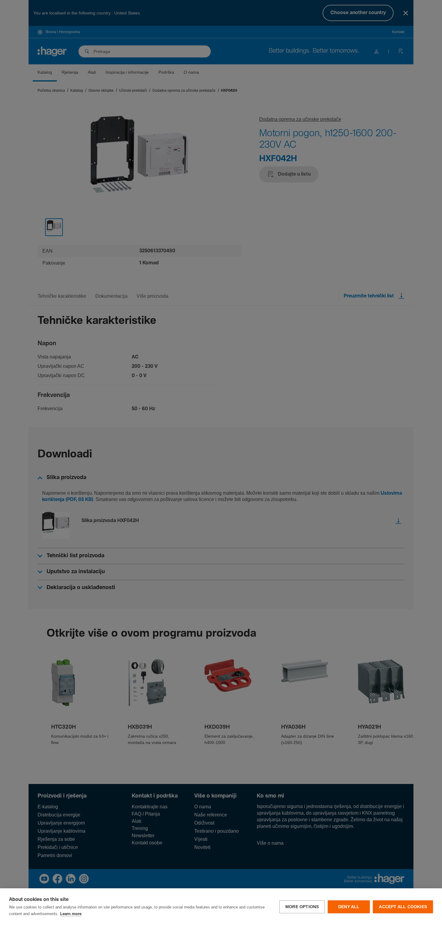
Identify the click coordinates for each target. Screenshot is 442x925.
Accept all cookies (403, 907)
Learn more (70, 914)
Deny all (349, 907)
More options (302, 907)
